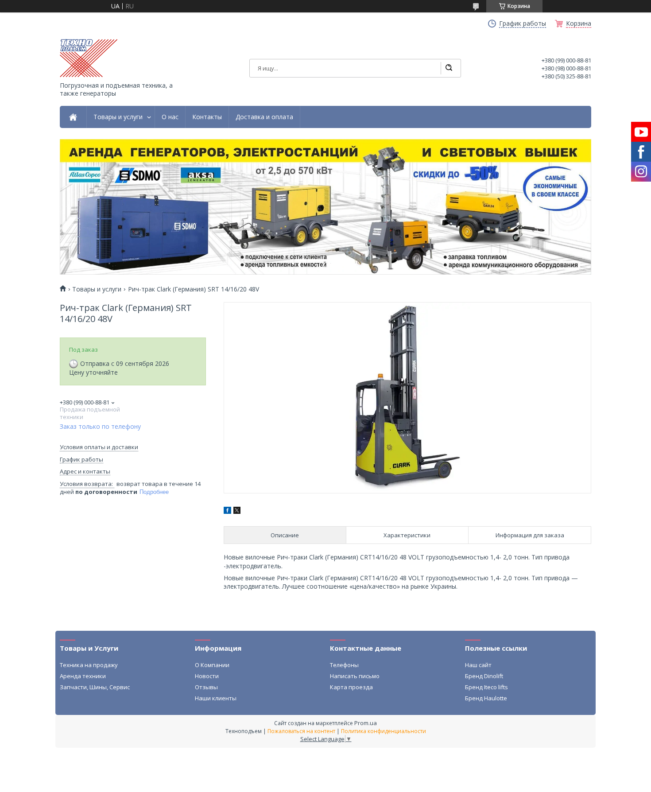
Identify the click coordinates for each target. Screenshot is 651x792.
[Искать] (449, 68)
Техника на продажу (89, 665)
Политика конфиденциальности (383, 731)
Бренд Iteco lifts (486, 687)
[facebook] (227, 511)
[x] (236, 511)
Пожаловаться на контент (301, 731)
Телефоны (344, 665)
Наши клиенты (215, 698)
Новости (207, 676)
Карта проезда (351, 687)
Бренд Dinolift (484, 676)
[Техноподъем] (88, 58)
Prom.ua (365, 723)
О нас (170, 117)
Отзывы (206, 687)
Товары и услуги (118, 117)
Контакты (207, 117)
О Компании (212, 665)
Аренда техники (83, 676)
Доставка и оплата (264, 117)
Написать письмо (355, 676)
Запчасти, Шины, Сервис (95, 687)
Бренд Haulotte (486, 698)
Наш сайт (478, 665)
